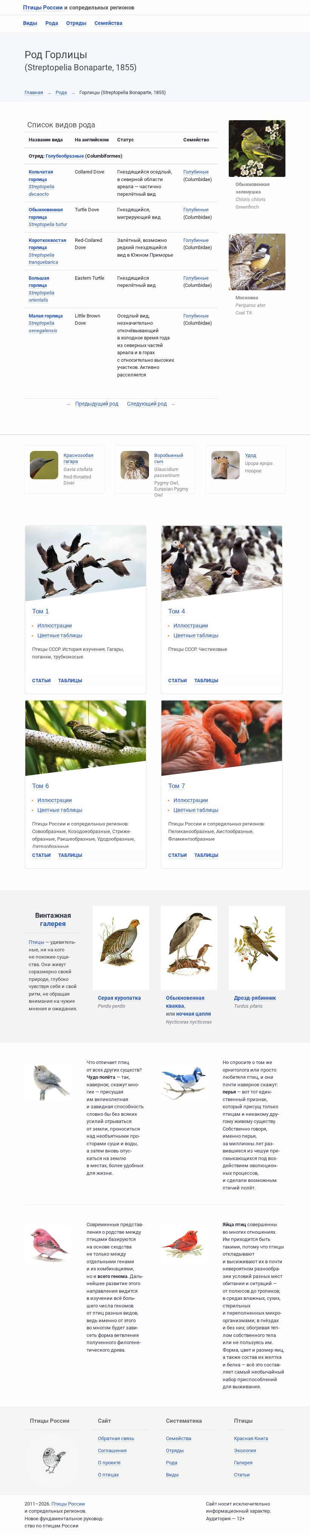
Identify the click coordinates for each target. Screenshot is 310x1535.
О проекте (109, 1462)
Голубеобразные (65, 156)
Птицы (36, 942)
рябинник (264, 998)
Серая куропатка (119, 998)
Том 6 (40, 786)
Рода (51, 23)
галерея (53, 924)
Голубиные (196, 172)
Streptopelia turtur (48, 224)
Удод (250, 455)
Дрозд (242, 998)
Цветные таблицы (59, 635)
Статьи (41, 680)
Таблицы (70, 680)
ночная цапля (193, 1014)
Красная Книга (251, 1438)
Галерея (243, 1462)
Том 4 (176, 611)
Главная (34, 92)
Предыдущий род (96, 404)
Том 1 (40, 611)
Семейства (108, 23)
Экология (245, 1450)
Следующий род (147, 404)
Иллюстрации (54, 626)
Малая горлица (46, 316)
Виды (30, 23)
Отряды (76, 23)
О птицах (108, 1475)
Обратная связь (116, 1438)
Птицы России (43, 7)
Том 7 (176, 786)
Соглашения (112, 1450)
